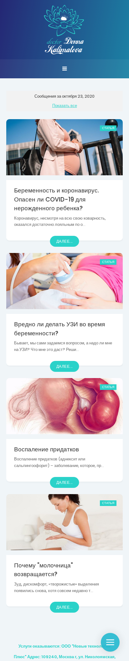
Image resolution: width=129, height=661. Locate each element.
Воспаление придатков (46, 449)
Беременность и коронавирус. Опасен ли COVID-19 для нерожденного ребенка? (56, 199)
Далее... (64, 241)
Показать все (64, 106)
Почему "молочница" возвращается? (43, 570)
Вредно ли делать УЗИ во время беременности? (59, 329)
